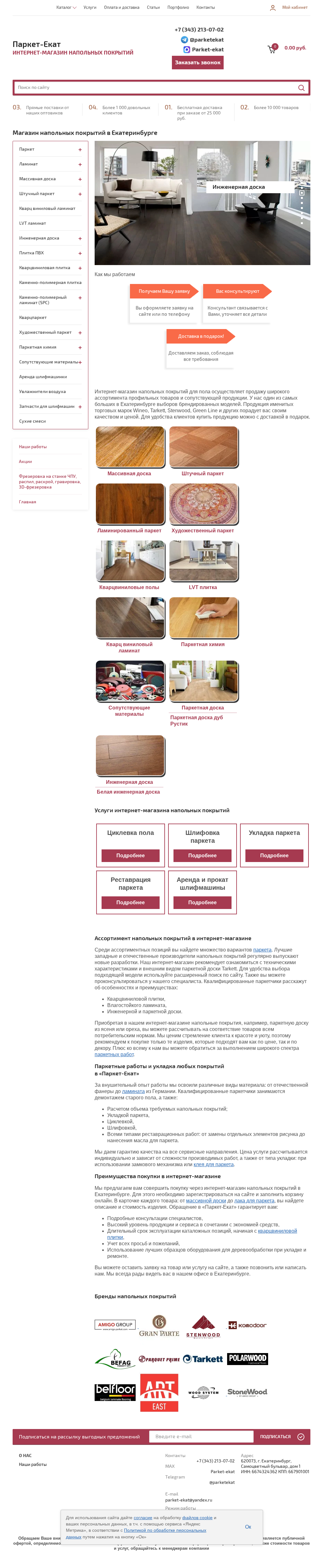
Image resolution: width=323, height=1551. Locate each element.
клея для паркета (214, 1164)
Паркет (26, 149)
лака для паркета (254, 1200)
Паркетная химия (203, 644)
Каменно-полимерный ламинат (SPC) (43, 300)
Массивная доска (129, 473)
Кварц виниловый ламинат (47, 208)
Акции (25, 461)
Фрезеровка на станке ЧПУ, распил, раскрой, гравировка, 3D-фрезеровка (50, 482)
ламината (133, 1091)
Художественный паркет (203, 530)
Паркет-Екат (37, 44)
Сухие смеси (32, 421)
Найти (301, 88)
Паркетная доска (203, 707)
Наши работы (33, 446)
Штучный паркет (203, 473)
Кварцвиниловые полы (129, 587)
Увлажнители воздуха (42, 391)
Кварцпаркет (33, 317)
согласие (143, 1517)
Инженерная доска (129, 782)
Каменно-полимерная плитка (50, 282)
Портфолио (178, 7)
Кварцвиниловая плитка (44, 267)
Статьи (153, 7)
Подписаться (275, 1436)
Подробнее (130, 855)
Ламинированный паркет (129, 530)
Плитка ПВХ (31, 253)
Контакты (206, 7)
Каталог (64, 7)
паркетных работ (114, 1054)
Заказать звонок (197, 62)
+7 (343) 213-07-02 (199, 29)
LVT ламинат (32, 223)
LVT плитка (203, 587)
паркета (262, 949)
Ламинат (28, 164)
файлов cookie (197, 1517)
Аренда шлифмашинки (43, 376)
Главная (27, 502)
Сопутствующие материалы (48, 362)
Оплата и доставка (121, 7)
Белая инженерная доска (128, 792)
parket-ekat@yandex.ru (188, 1500)
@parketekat (207, 39)
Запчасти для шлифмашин (46, 406)
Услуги (90, 7)
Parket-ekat (208, 49)
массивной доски (206, 1200)
